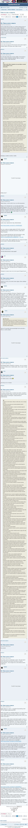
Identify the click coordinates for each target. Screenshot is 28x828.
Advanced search (23, 14)
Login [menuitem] (26, 7)
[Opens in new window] (5, 2)
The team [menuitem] (23, 824)
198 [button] (19, 16)
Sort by (11, 808)
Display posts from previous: (11, 806)
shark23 (2, 19)
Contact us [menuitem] (18, 824)
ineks (4, 371)
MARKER (5, 158)
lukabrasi (2, 244)
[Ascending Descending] (14, 809)
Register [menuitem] (22, 7)
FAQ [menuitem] (8, 7)
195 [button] (13, 16)
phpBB (10, 826)
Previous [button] (8, 17)
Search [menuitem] (26, 9)
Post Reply (3, 14)
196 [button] (15, 16)
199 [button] (21, 16)
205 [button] (24, 16)
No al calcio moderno (4, 358)
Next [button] (26, 17)
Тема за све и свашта (7, 12)
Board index (4, 824)
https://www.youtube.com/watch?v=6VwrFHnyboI (11, 741)
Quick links (4, 7)
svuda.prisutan (3, 37)
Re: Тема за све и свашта (8, 23)
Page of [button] (6, 17)
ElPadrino (2, 49)
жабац (6, 310)
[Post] (1, 24)
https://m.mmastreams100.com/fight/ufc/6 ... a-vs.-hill (12, 237)
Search (21, 14)
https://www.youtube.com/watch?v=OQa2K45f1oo (11, 786)
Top (26, 35)
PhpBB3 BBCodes (17, 827)
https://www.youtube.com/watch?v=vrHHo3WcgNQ (11, 225)
